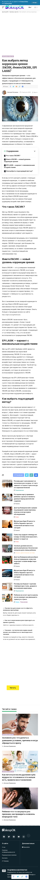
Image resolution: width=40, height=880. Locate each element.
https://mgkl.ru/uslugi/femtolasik (11, 314)
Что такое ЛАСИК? (13, 155)
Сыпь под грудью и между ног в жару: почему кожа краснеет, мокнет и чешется (26, 537)
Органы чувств (8, 56)
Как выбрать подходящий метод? (19, 171)
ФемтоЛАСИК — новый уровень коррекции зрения (17, 160)
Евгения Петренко (12, 92)
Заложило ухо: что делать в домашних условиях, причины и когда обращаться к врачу (20, 740)
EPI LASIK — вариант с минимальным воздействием (19, 166)
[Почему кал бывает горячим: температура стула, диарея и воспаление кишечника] (7, 586)
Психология (23, 602)
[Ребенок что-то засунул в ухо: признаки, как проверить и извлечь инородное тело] (20, 798)
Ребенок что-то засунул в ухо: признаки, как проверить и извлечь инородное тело (18, 814)
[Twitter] (9, 837)
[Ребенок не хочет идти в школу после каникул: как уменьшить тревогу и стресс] (7, 598)
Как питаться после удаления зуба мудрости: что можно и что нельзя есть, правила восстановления (18, 777)
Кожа (17, 517)
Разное (17, 503)
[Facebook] (4, 837)
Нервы (17, 602)
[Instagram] (23, 837)
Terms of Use (8, 3)
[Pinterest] (14, 837)
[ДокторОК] (15, 7)
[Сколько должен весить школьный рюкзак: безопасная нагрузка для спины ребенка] (7, 548)
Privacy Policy (24, 1)
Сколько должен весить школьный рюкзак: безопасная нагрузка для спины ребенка (26, 548)
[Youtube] (19, 837)
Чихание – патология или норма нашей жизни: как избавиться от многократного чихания (17, 632)
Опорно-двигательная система (25, 553)
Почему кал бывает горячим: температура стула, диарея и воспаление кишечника (25, 586)
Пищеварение (19, 490)
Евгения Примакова (10, 746)
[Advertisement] (20, 34)
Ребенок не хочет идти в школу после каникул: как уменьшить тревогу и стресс (26, 597)
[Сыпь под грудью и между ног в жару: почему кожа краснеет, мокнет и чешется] (7, 537)
